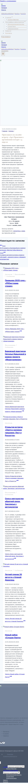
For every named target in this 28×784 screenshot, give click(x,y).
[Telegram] (3, 743)
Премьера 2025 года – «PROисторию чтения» (15, 283)
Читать (15, 409)
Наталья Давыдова (13, 19)
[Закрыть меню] (0, 762)
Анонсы (8, 274)
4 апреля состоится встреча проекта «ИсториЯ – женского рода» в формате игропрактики (13, 256)
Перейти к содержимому (8, 1)
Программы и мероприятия (10, 770)
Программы (20, 274)
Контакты (8, 33)
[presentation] (15, 269)
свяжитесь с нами (19, 231)
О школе (6, 733)
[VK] (1, 743)
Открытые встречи (13, 28)
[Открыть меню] (3, 54)
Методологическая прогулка (16, 24)
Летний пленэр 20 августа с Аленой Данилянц (13, 577)
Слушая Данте (12, 26)
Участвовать (5, 37)
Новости (8, 31)
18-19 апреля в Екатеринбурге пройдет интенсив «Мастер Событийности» (13, 248)
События (11, 276)
